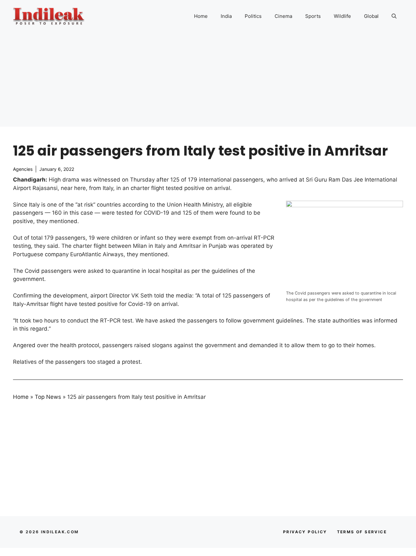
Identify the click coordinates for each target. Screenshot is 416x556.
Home (201, 16)
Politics (253, 16)
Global (371, 16)
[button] (394, 16)
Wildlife (342, 16)
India (226, 16)
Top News (48, 397)
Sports (313, 16)
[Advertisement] (208, 81)
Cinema (283, 16)
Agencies (22, 169)
